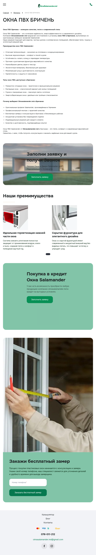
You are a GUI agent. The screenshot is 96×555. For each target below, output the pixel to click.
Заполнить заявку (39, 177)
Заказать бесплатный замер (28, 492)
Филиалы (17, 13)
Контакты (48, 522)
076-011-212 (48, 534)
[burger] (4, 4)
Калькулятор (48, 514)
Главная (6, 13)
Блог (48, 518)
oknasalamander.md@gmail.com (48, 539)
